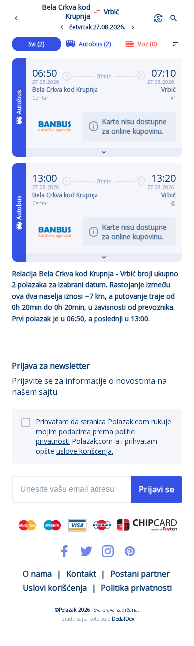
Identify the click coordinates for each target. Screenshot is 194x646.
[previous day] (61, 27)
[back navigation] (18, 18)
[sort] (175, 44)
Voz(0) (147, 44)
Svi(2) (36, 44)
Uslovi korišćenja (55, 587)
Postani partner (140, 573)
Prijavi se (157, 489)
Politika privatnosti (136, 587)
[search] (173, 18)
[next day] (132, 27)
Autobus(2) (95, 44)
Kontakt (81, 573)
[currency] (158, 18)
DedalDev (123, 618)
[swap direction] (97, 12)
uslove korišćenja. (84, 451)
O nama (37, 573)
